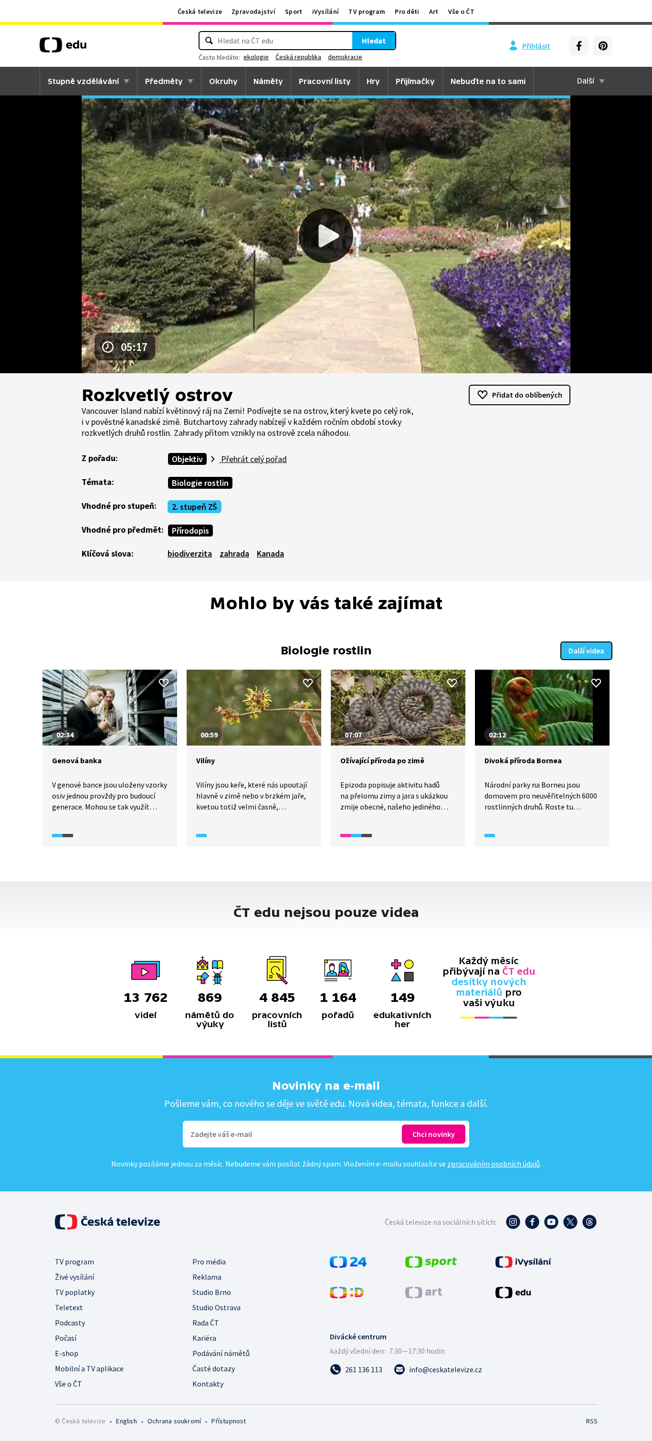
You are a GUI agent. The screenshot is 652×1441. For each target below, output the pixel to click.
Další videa (586, 650)
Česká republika (298, 57)
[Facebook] (579, 45)
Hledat (374, 40)
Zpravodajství (253, 11)
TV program (366, 11)
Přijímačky (415, 81)
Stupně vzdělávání (83, 81)
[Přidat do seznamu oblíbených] (163, 683)
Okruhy (223, 81)
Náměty (268, 81)
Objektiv (187, 458)
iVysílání (325, 11)
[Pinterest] (602, 45)
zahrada (234, 553)
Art (434, 11)
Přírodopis (190, 530)
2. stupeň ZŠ (194, 506)
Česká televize (200, 11)
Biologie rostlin (200, 482)
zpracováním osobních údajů (493, 1163)
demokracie (345, 57)
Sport (294, 11)
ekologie (256, 57)
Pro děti (407, 11)
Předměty (164, 81)
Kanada (270, 553)
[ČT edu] (63, 48)
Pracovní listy (325, 81)
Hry (373, 81)
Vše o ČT (461, 11)
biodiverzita (190, 553)
